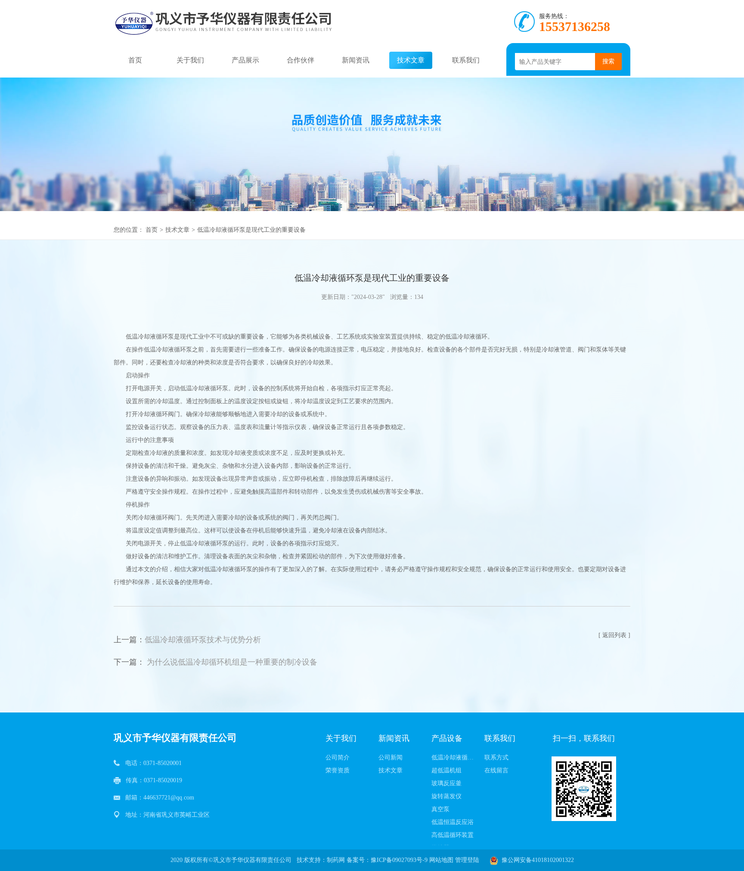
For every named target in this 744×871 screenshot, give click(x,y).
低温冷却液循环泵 (455, 757)
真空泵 (440, 809)
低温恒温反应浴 (452, 822)
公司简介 (338, 757)
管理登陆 (467, 860)
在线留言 (496, 770)
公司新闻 (390, 757)
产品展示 (245, 60)
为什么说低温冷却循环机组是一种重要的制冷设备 (232, 662)
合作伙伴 (300, 60)
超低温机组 (446, 770)
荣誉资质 (338, 770)
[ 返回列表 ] (614, 635)
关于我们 (190, 60)
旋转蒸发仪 (446, 796)
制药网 (336, 860)
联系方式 (496, 757)
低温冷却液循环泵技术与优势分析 (203, 639)
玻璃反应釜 (446, 783)
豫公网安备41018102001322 (536, 860)
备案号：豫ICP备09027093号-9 (387, 860)
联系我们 (466, 60)
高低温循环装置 (452, 835)
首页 (135, 60)
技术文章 (411, 60)
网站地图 (441, 860)
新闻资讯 (355, 60)
